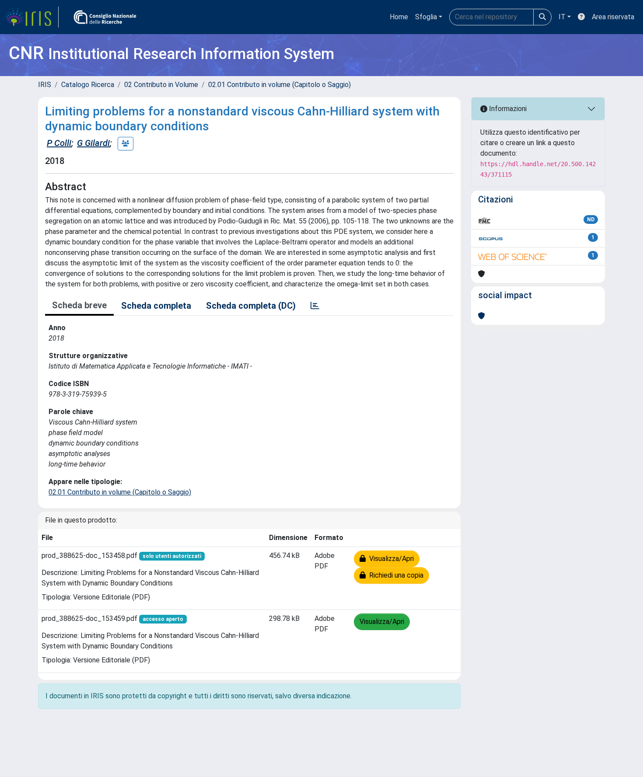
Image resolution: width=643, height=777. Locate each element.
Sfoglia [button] (426, 17)
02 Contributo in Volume (161, 84)
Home (399, 17)
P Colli (59, 143)
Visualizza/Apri (390, 558)
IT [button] (562, 17)
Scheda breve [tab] (79, 305)
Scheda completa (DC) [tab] (251, 305)
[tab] (315, 305)
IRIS (44, 84)
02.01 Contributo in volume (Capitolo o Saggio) (279, 84)
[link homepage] (32, 17)
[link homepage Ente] (105, 17)
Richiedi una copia (394, 575)
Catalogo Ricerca (87, 84)
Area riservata (613, 17)
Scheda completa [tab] (156, 305)
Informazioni (507, 109)
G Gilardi (93, 143)
